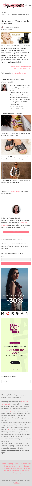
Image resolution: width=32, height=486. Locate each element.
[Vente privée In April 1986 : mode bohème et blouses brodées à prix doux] (16, 170)
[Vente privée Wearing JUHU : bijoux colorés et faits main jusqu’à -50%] (16, 123)
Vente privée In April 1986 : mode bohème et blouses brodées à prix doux (15, 181)
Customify (17, 482)
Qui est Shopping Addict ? (10, 464)
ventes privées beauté (19, 73)
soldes (9, 429)
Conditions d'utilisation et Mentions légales (16, 468)
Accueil (4, 12)
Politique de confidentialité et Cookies (16, 471)
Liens (20, 473)
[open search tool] (26, 5)
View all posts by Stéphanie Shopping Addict (18, 107)
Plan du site (13, 473)
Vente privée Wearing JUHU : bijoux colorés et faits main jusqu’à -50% (15, 134)
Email (2, 256)
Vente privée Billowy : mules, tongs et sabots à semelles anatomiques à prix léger (15, 158)
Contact (26, 466)
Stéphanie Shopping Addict (12, 27)
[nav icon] (30, 5)
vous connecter (15, 191)
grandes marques (7, 411)
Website (23, 108)
